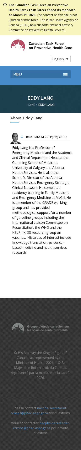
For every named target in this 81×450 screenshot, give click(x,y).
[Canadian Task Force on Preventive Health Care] (33, 45)
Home (31, 104)
